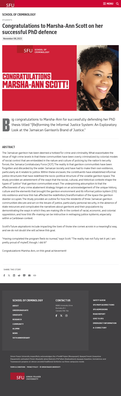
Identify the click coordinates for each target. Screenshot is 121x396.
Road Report (99, 314)
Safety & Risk (99, 300)
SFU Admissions (100, 309)
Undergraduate (20, 310)
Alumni (16, 328)
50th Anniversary (21, 338)
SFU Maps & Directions (103, 305)
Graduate (17, 315)
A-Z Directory (100, 327)
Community (18, 324)
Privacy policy (32, 367)
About (16, 305)
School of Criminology (19, 14)
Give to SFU (98, 318)
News (15, 333)
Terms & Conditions (17, 367)
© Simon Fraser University (50, 367)
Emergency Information (104, 323)
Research (17, 319)
